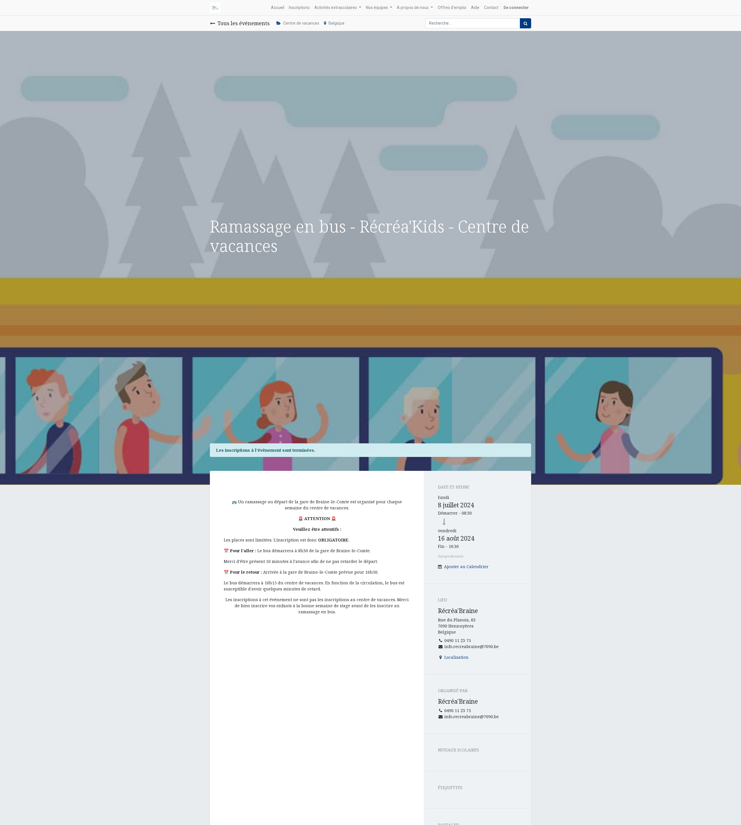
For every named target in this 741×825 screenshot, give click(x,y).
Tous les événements (243, 23)
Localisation (456, 657)
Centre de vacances (301, 23)
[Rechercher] (525, 23)
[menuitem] (278, 7)
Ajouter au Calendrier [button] (466, 566)
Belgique (336, 23)
